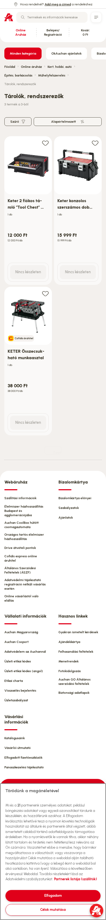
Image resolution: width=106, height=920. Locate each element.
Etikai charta (13, 681)
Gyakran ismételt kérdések (78, 632)
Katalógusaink (14, 738)
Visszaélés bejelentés (20, 690)
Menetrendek (68, 661)
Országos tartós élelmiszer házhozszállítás (24, 537)
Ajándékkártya (69, 642)
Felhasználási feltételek (75, 652)
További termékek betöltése (57, 453)
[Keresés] (22, 17)
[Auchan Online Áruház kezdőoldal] (8, 17)
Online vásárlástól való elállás (21, 598)
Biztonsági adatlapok (73, 693)
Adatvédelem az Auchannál (25, 652)
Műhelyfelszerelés (51, 75)
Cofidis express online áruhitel (20, 558)
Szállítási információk (20, 498)
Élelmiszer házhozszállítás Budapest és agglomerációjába (23, 511)
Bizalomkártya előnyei (74, 498)
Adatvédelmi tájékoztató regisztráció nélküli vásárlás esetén (25, 584)
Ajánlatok (65, 517)
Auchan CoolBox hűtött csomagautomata (21, 525)
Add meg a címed (58, 4)
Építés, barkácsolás (18, 75)
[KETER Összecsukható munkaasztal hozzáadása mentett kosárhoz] (45, 293)
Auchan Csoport (16, 642)
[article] (28, 210)
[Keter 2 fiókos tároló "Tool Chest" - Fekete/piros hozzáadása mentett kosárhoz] (45, 142)
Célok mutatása (53, 910)
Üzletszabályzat (16, 700)
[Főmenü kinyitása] (96, 17)
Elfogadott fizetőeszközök (23, 757)
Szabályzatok (68, 508)
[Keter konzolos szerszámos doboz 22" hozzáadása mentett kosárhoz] (95, 142)
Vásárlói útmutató (17, 748)
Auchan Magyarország (21, 632)
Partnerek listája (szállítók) (75, 879)
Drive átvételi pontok (20, 548)
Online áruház (31, 67)
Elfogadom (53, 896)
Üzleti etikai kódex (17, 661)
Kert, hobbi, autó (60, 67)
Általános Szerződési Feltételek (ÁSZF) (20, 570)
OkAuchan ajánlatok (66, 53)
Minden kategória (23, 53)
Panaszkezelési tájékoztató (24, 767)
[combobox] (52, 17)
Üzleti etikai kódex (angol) (23, 671)
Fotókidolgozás (69, 671)
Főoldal (9, 67)
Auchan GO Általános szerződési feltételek (74, 682)
